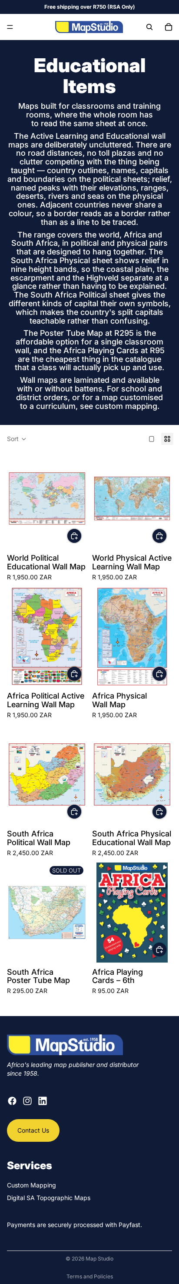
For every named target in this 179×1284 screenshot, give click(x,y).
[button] (17, 439)
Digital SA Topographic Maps (48, 1197)
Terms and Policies (89, 1276)
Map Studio (99, 1258)
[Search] (149, 27)
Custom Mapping (31, 1185)
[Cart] (168, 27)
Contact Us (33, 1130)
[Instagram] (27, 1101)
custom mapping (126, 406)
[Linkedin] (42, 1101)
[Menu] (10, 27)
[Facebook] (12, 1101)
